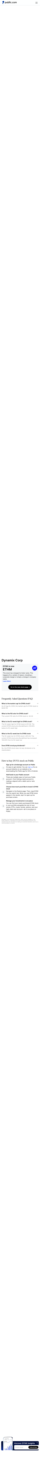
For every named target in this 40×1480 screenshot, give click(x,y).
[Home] (9, 2)
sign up (30, 767)
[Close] (37, 1442)
